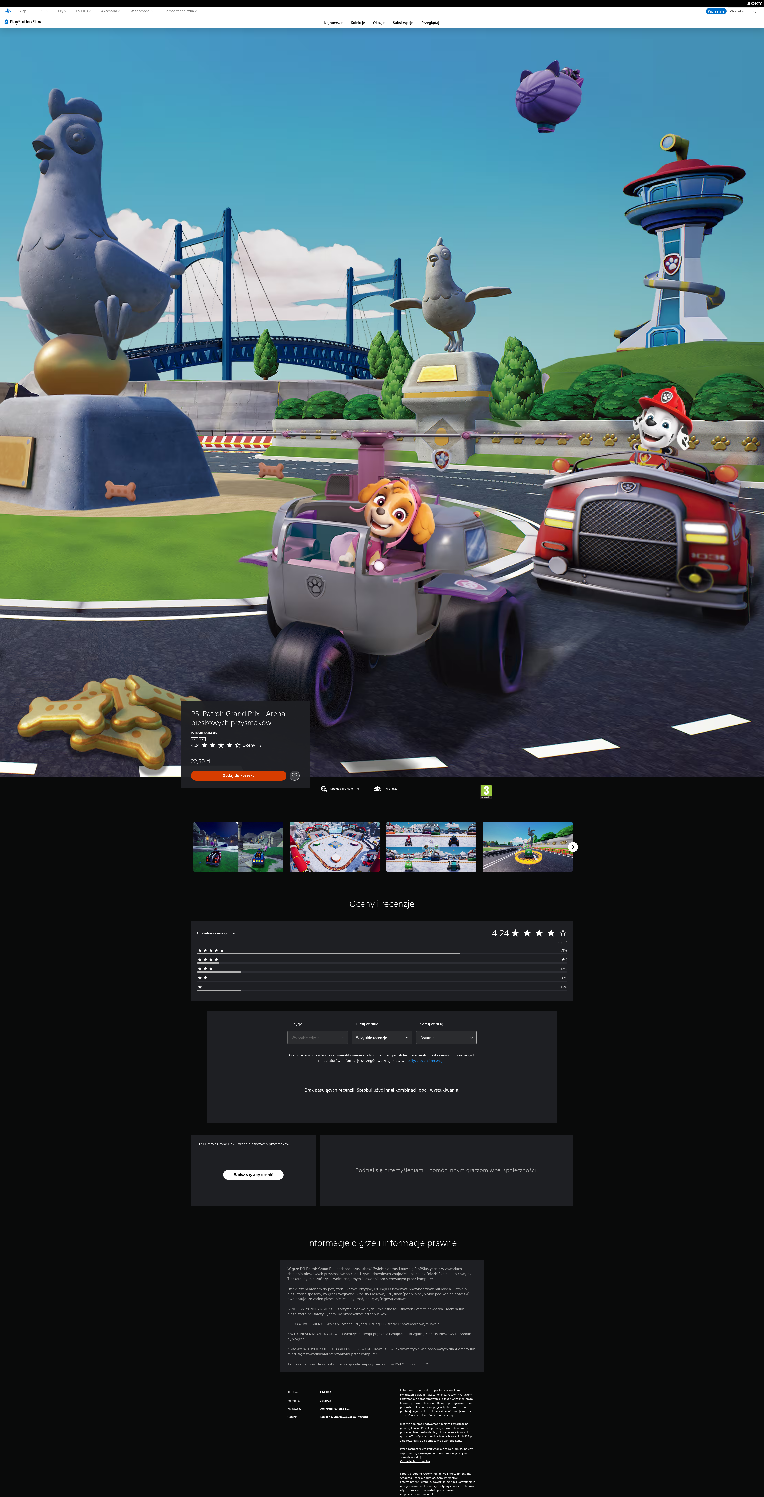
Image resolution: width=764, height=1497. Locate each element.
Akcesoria (109, 11)
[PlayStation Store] (25, 21)
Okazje (379, 22)
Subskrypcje (403, 22)
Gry (60, 11)
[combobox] (317, 1037)
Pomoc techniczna (179, 11)
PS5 (42, 11)
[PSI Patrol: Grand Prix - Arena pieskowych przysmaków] (238, 847)
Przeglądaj (430, 22)
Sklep (22, 11)
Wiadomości (140, 11)
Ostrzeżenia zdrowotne (415, 1461)
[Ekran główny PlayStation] (8, 11)
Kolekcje (358, 22)
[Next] (573, 847)
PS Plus (82, 11)
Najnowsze (333, 22)
